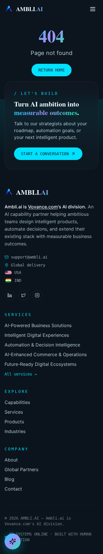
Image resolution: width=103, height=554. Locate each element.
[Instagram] (37, 295)
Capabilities (17, 402)
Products (14, 421)
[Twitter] (23, 295)
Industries (15, 431)
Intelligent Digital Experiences (37, 335)
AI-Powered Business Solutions (38, 325)
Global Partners (21, 469)
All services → (21, 374)
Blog (9, 479)
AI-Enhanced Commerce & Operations (46, 354)
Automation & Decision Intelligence (42, 345)
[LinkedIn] (10, 295)
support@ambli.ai (29, 257)
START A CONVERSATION (45, 153)
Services (14, 412)
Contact (13, 489)
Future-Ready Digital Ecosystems (40, 364)
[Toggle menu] (92, 9)
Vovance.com (43, 207)
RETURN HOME (51, 70)
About (11, 460)
